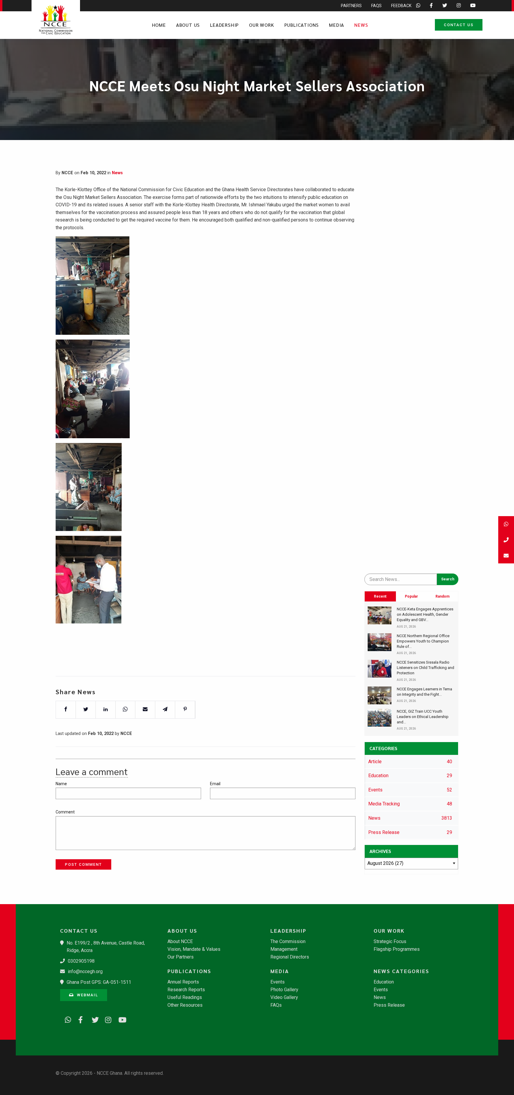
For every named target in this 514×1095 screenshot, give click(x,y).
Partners (351, 5)
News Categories (401, 971)
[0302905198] (506, 540)
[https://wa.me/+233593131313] (66, 1019)
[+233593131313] (506, 524)
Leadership (224, 25)
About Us (188, 25)
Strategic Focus (390, 941)
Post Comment (83, 864)
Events (277, 982)
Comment (65, 812)
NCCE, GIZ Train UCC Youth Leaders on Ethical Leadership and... (423, 716)
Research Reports (186, 989)
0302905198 (81, 961)
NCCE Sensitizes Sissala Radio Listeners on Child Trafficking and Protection (425, 667)
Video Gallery (284, 997)
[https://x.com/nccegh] (93, 1019)
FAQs (376, 5)
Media (336, 25)
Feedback (401, 5)
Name (61, 783)
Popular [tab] (411, 596)
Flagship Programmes (397, 949)
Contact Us (459, 25)
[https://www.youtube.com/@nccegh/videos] (120, 1019)
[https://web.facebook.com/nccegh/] (79, 1019)
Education (384, 982)
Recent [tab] (380, 596)
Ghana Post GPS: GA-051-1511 (99, 982)
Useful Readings (184, 997)
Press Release (389, 1005)
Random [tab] (442, 596)
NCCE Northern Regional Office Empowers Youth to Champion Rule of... (423, 641)
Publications (301, 25)
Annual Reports (183, 982)
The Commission (287, 941)
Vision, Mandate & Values (193, 949)
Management (283, 949)
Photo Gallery (284, 989)
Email (215, 783)
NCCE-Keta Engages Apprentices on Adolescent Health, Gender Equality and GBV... (425, 614)
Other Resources (185, 1005)
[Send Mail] (506, 555)
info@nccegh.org (85, 971)
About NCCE (180, 941)
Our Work (261, 25)
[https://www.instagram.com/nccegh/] (106, 1019)
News (361, 25)
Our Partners (180, 957)
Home (159, 25)
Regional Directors (289, 957)
